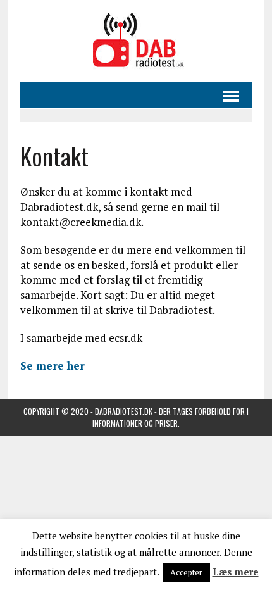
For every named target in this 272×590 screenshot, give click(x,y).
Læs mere (236, 571)
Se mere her (52, 365)
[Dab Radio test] (136, 41)
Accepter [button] (186, 572)
